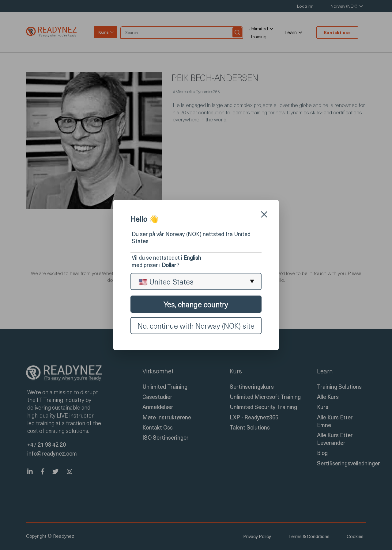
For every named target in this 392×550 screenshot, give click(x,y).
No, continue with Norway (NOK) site (196, 325)
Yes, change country (196, 304)
